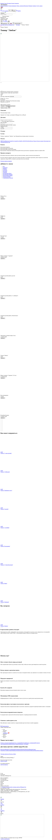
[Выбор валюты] (1, 8)
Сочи (6, 750)
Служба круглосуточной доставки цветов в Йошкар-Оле (14, 787)
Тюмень (35, 750)
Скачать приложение (5, 838)
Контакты (26, 5)
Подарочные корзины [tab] (7, 174)
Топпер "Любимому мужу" (6, 490)
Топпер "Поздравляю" (5, 546)
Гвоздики (9, 744)
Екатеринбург (28, 750)
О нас (5, 3)
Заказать (2, 105)
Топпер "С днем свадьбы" (6, 453)
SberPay (21, 141)
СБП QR (25, 141)
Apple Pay (12, 141)
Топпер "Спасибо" (5, 508)
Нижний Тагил (8, 749)
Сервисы (34, 5)
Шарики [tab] (5, 168)
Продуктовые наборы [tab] (7, 175)
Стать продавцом (4, 5)
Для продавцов (4, 4)
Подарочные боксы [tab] (7, 173)
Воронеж (31, 749)
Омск (17, 750)
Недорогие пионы (14, 744)
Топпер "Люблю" (4, 625)
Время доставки (4, 126)
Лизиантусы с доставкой (16, 742)
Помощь (30, 5)
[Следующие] (2, 419)
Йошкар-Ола (4, 23)
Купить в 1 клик (4, 107)
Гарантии (17, 3)
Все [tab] (4, 166)
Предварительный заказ (10, 105)
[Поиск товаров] (2, 21)
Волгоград (3, 749)
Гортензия (24, 742)
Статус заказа (39, 5)
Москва (32, 750)
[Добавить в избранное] (9, 108)
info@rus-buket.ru (4, 764)
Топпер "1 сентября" (5, 527)
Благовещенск (18, 749)
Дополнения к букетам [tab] (8, 177)
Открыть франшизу (12, 5)
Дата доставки (4, 122)
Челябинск (14, 750)
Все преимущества (5, 726)
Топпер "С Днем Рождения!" (7, 564)
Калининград (22, 750)
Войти (14, 10)
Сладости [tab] (5, 169)
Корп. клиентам (20, 5)
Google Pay (16, 141)
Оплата (12, 3)
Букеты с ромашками (30, 742)
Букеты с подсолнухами (6, 742)
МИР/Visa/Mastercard (5, 141)
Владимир (9, 750)
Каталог (2, 3)
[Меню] (9, 21)
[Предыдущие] (1, 82)
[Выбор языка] (2, 7)
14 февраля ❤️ (6, 732)
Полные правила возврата (6, 161)
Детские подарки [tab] (6, 176)
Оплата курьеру (40, 141)
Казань (13, 749)
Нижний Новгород (25, 749)
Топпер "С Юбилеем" (5, 471)
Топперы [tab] (5, 172)
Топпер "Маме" (4, 583)
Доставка (9, 3)
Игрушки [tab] (5, 171)
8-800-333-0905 (4, 761)
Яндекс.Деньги (33, 141)
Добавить (3, 198)
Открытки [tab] (5, 167)
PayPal (28, 141)
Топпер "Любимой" (5, 601)
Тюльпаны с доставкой (23, 744)
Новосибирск (40, 750)
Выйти (19, 10)
